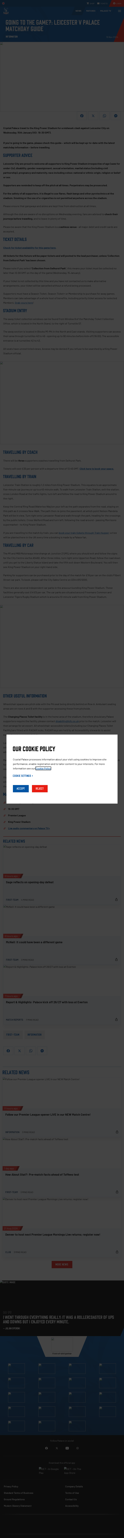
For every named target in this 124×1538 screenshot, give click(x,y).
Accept (21, 788)
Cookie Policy (43, 768)
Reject (40, 788)
